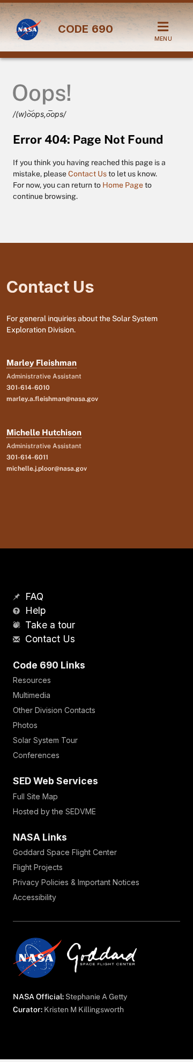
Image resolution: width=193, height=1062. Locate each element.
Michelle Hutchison (43, 432)
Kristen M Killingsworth (84, 1009)
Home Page (122, 185)
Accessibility (34, 897)
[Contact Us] (18, 639)
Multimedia (31, 695)
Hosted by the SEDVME (54, 811)
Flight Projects (38, 867)
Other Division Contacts (54, 710)
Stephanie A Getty (96, 996)
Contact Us (87, 173)
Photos (25, 725)
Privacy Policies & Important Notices (76, 882)
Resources (32, 680)
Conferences (36, 755)
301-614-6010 (28, 387)
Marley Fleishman (41, 362)
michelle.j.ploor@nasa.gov (46, 468)
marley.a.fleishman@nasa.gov (52, 399)
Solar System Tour (45, 740)
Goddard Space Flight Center (65, 852)
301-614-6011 (27, 457)
